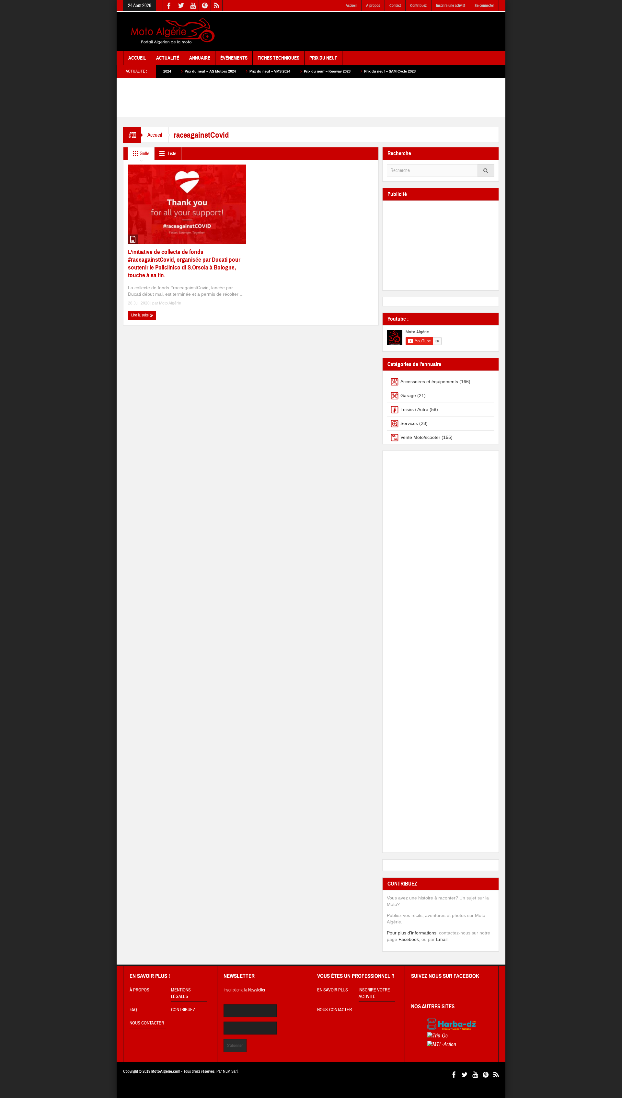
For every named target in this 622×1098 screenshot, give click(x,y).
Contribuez (418, 5)
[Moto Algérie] (171, 31)
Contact (395, 5)
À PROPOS (139, 990)
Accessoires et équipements (429, 381)
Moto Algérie (170, 303)
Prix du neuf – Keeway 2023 (289, 71)
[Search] (486, 170)
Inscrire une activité (450, 5)
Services (409, 423)
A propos (373, 5)
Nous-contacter (334, 1010)
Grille (144, 154)
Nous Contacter (147, 1023)
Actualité (167, 58)
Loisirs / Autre (414, 409)
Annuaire (199, 58)
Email (441, 939)
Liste (171, 154)
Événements (234, 58)
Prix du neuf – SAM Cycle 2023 (352, 71)
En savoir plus (332, 990)
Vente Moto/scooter (420, 437)
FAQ (133, 1010)
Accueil (351, 5)
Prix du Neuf (323, 58)
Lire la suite (140, 315)
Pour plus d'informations (411, 932)
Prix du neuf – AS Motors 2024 (172, 71)
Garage (408, 395)
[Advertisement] (381, 31)
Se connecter (484, 5)
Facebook (408, 939)
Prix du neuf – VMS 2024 (232, 71)
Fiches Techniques (278, 58)
